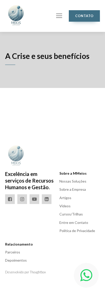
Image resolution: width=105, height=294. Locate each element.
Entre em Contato (73, 222)
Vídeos (65, 206)
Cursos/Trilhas (71, 214)
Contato (84, 16)
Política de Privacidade (77, 230)
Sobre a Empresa (72, 189)
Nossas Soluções (72, 181)
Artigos (65, 198)
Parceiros (12, 252)
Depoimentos (16, 260)
